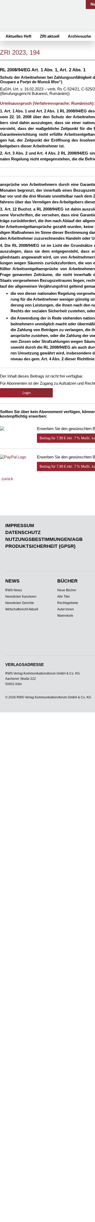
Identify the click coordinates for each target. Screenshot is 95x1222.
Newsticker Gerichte (19, 603)
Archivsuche (79, 36)
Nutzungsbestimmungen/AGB (44, 539)
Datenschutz (23, 532)
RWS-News (13, 590)
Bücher (67, 581)
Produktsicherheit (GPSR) (40, 546)
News (12, 581)
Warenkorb (65, 615)
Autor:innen (65, 609)
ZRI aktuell (49, 36)
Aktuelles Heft (18, 36)
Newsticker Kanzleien (20, 596)
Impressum (19, 525)
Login (26, 393)
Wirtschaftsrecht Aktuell (21, 609)
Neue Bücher (66, 590)
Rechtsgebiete (67, 603)
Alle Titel (63, 596)
